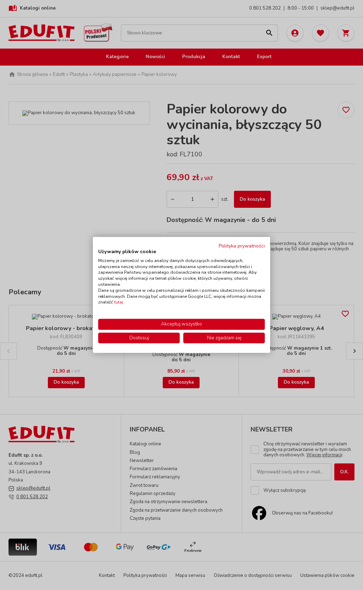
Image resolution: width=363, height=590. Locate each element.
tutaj (118, 302)
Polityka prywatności (242, 246)
